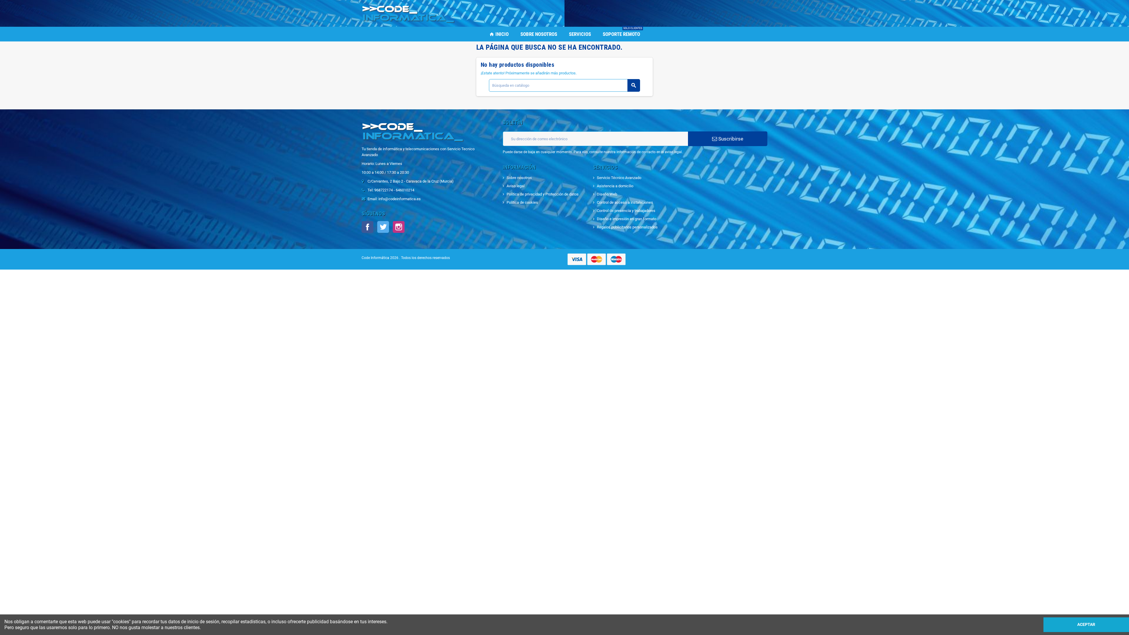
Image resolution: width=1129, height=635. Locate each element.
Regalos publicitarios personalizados (627, 227)
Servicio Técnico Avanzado (619, 178)
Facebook (367, 227)
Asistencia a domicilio (615, 186)
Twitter (383, 227)
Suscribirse (730, 139)
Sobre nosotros (519, 178)
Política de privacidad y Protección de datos (543, 194)
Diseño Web (607, 194)
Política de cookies (522, 202)
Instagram (399, 227)
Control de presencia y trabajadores (626, 210)
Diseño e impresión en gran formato (626, 219)
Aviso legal (516, 186)
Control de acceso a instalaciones (625, 202)
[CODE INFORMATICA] (408, 13)
